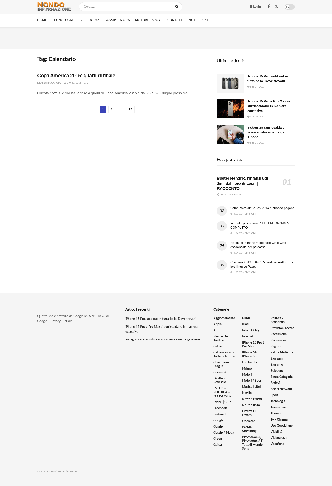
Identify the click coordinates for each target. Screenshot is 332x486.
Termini (68, 321)
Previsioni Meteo (282, 328)
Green (217, 438)
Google (218, 420)
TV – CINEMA (89, 20)
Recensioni (278, 340)
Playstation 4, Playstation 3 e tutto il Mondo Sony (252, 443)
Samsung (277, 358)
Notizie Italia (251, 405)
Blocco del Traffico (220, 338)
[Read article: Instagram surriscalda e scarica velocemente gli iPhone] (230, 134)
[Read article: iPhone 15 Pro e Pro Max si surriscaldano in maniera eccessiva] (230, 108)
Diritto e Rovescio (219, 380)
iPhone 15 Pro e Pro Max (253, 344)
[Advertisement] (166, 37)
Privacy (56, 321)
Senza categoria (282, 377)
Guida (217, 444)
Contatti (175, 20)
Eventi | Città (222, 402)
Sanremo (277, 364)
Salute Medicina (282, 352)
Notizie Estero (252, 399)
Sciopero (277, 370)
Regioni (276, 346)
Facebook (220, 408)
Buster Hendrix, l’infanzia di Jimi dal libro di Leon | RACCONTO (242, 183)
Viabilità (276, 431)
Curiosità (219, 372)
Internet (247, 336)
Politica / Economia (278, 320)
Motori (247, 374)
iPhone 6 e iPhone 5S (249, 354)
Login (257, 6)
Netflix (247, 393)
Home (42, 20)
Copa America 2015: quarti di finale (76, 75)
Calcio (217, 346)
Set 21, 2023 (256, 143)
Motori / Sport (252, 380)
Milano (247, 368)
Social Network (281, 389)
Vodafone (277, 444)
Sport (274, 395)
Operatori (249, 421)
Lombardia (249, 362)
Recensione (279, 334)
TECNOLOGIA (62, 20)
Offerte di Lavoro (249, 413)
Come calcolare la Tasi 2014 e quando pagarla (262, 208)
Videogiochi (279, 437)
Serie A (276, 383)
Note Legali (199, 20)
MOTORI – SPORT (148, 20)
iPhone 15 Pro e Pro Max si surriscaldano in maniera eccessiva (268, 106)
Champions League (221, 364)
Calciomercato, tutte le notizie (224, 354)
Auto (216, 330)
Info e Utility (251, 330)
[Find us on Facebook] (268, 6)
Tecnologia (278, 401)
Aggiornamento (224, 318)
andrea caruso (50, 82)
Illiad (245, 324)
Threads (276, 413)
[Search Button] (177, 6)
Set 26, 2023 (256, 116)
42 (130, 109)
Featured (219, 414)
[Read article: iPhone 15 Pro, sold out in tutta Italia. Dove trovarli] (230, 83)
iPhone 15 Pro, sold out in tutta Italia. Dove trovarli (160, 319)
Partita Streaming (249, 429)
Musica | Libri (251, 386)
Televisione (278, 407)
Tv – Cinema (279, 419)
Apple (217, 324)
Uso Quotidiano (282, 425)
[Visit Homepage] (54, 6)
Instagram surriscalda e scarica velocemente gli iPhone (265, 132)
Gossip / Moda (223, 432)
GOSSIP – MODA (117, 20)
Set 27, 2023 (256, 87)
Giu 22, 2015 (73, 82)
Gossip (218, 426)
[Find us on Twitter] (276, 6)
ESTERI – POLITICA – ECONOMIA (222, 392)
